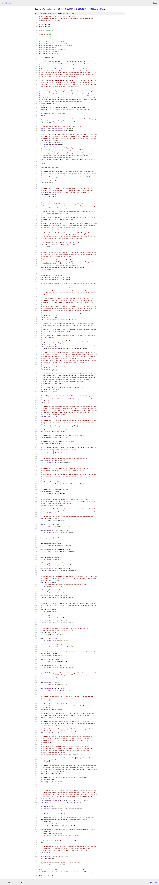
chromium (38, 9)
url (99, 9)
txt (151, 882)
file (72, 13)
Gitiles (11, 882)
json (155, 882)
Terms (21, 882)
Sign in (155, 3)
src (55, 9)
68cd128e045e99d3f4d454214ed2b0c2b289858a (76, 9)
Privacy (16, 882)
